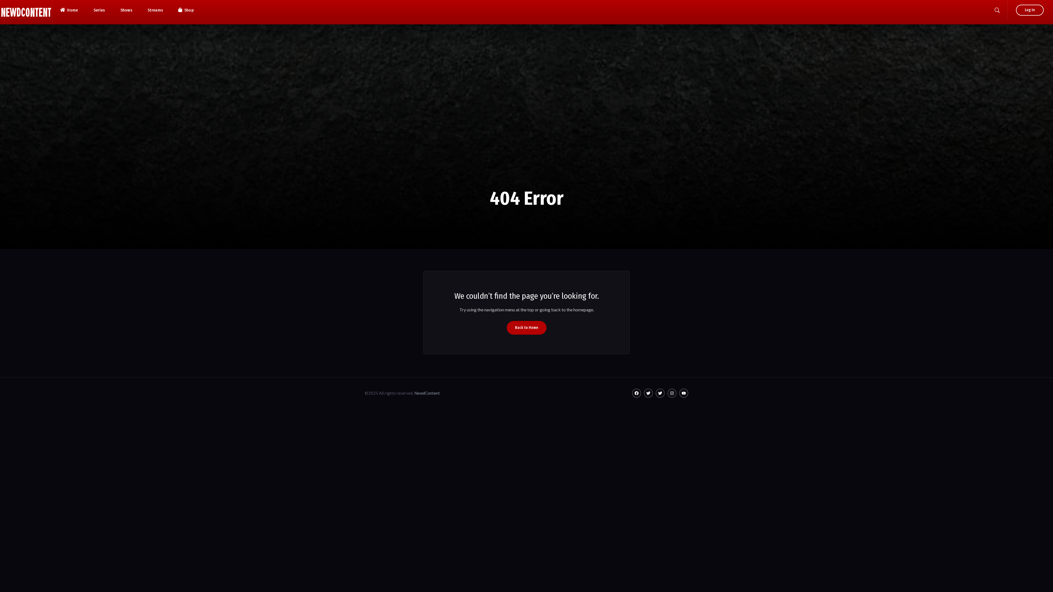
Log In (1030, 10)
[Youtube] (683, 393)
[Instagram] (671, 393)
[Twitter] (648, 393)
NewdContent (427, 393)
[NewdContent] (26, 12)
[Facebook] (636, 393)
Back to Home (526, 327)
